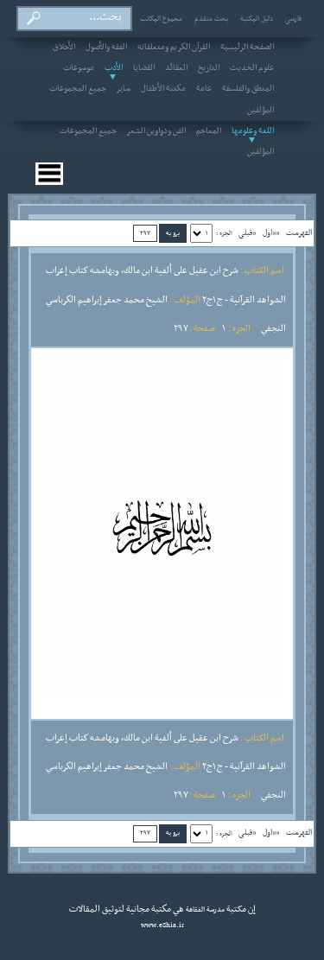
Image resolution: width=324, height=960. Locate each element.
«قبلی (247, 232)
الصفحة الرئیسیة (247, 47)
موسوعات (78, 68)
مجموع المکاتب (161, 19)
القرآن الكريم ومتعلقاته (173, 47)
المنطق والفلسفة (248, 89)
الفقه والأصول (106, 47)
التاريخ (208, 68)
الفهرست (299, 232)
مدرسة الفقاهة (204, 910)
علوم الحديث (252, 68)
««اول (270, 232)
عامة (204, 89)
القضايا (144, 68)
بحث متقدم (211, 19)
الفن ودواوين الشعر (156, 131)
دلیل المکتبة (256, 19)
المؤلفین (260, 111)
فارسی (293, 19)
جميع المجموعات (77, 89)
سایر (123, 89)
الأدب (114, 68)
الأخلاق (64, 47)
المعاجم (208, 131)
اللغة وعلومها (253, 131)
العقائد (176, 68)
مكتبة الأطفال (163, 89)
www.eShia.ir (162, 925)
